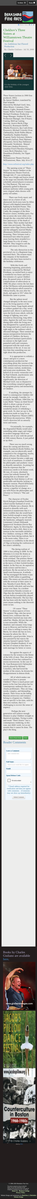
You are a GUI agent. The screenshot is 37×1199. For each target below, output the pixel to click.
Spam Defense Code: (13, 775)
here (5, 959)
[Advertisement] (18, 874)
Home (31, 3)
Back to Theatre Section (15, 738)
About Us (15, 1191)
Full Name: (10, 762)
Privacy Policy (20, 1192)
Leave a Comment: (12, 751)
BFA (21, 1144)
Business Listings (24, 1191)
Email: (8, 769)
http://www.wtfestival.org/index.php (18, 164)
